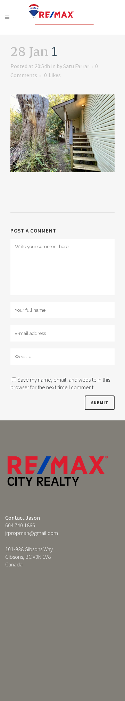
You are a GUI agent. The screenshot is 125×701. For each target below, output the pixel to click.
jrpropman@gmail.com (31, 532)
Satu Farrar (76, 66)
